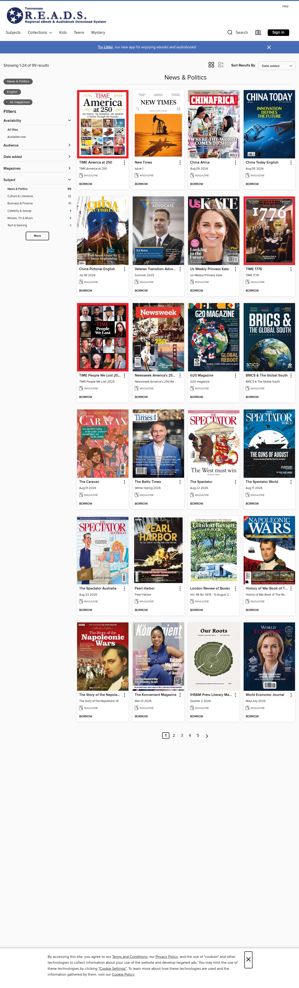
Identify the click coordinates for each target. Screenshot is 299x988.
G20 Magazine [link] (201, 376)
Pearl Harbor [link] (145, 589)
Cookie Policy (123, 974)
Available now (16, 137)
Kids (63, 32)
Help (285, 6)
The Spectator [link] (201, 482)
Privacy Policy (167, 956)
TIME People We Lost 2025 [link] (100, 376)
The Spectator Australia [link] (97, 589)
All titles (12, 130)
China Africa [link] (200, 163)
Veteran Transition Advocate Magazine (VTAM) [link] (156, 269)
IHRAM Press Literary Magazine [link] (211, 695)
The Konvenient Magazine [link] (155, 695)
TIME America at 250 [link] (95, 163)
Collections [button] (38, 32)
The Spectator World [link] (262, 482)
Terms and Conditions (129, 956)
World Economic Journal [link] (265, 695)
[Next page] (207, 735)
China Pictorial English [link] (97, 269)
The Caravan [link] (89, 482)
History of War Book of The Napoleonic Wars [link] (267, 589)
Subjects (13, 32)
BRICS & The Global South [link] (267, 376)
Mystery (98, 32)
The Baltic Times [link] (148, 482)
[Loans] (258, 33)
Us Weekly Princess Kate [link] (209, 269)
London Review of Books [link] (210, 589)
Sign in (278, 32)
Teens (79, 32)
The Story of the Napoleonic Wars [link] (100, 695)
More (37, 236)
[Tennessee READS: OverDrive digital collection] (57, 15)
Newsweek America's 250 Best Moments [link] (156, 376)
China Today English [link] (262, 163)
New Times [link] (143, 163)
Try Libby (105, 47)
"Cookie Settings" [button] (112, 968)
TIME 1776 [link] (254, 269)
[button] (237, 33)
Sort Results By (243, 65)
